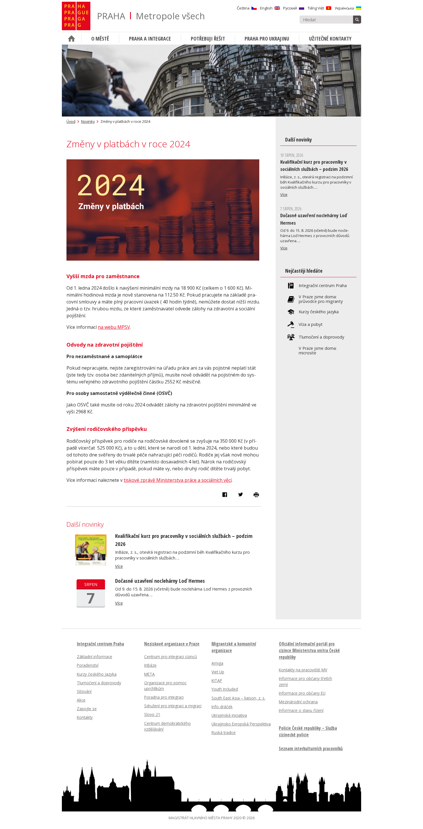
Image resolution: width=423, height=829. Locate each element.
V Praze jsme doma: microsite (318, 350)
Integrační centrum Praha (323, 285)
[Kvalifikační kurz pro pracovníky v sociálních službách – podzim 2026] (90, 564)
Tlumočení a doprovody (321, 337)
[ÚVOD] (71, 38)
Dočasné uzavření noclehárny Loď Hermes (160, 580)
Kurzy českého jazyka (319, 312)
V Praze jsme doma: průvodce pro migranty (321, 299)
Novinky (88, 121)
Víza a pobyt (311, 324)
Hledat (357, 20)
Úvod (70, 121)
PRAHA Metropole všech (151, 16)
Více (119, 566)
